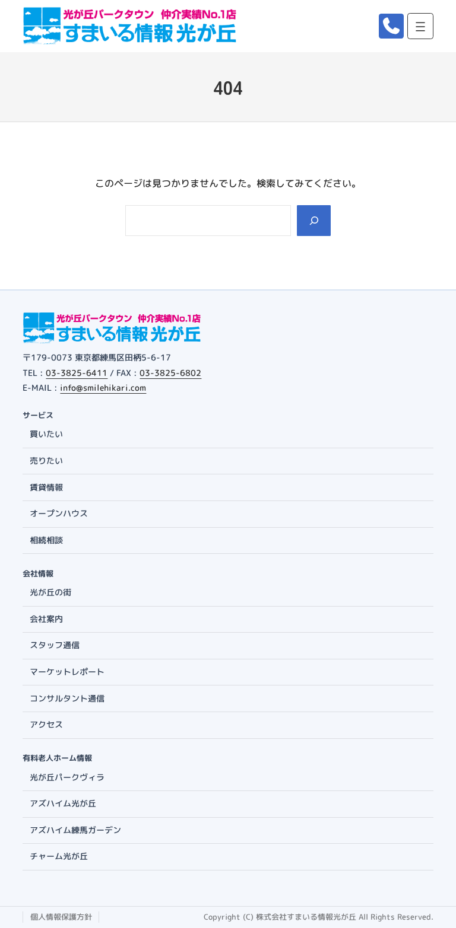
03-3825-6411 (76, 373)
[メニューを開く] (420, 26)
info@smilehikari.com (103, 388)
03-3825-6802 (170, 373)
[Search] (313, 220)
